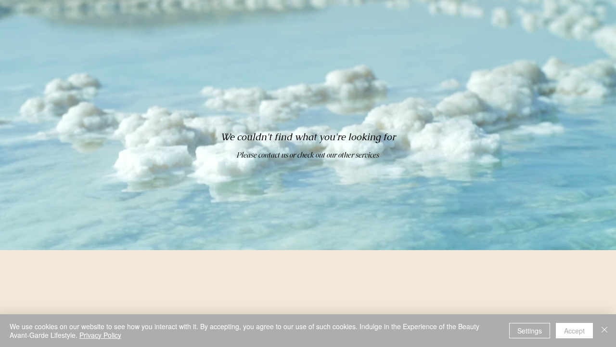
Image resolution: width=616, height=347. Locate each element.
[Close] (604, 330)
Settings (529, 330)
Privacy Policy (100, 335)
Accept (574, 330)
